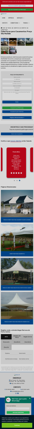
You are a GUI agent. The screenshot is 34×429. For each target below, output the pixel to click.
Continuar (17, 425)
